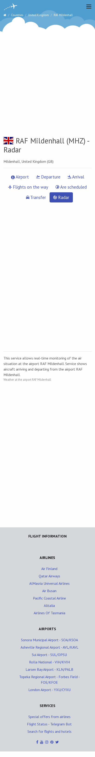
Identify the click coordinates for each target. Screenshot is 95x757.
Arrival (77, 177)
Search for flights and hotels (49, 731)
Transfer (37, 197)
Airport (22, 177)
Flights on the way (30, 187)
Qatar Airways (49, 576)
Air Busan (49, 590)
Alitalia (49, 605)
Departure (50, 177)
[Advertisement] (47, 70)
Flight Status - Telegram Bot (49, 724)
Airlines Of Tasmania (49, 613)
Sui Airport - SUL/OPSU (49, 654)
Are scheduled (73, 187)
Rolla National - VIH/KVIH (49, 662)
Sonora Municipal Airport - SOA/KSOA (49, 640)
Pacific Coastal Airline (49, 598)
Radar (63, 197)
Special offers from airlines (49, 716)
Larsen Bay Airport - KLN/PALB (49, 669)
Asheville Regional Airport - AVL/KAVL (49, 647)
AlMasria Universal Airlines (49, 583)
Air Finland (49, 568)
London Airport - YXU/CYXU (49, 689)
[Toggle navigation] (87, 6)
